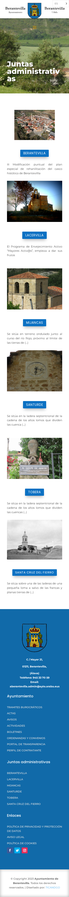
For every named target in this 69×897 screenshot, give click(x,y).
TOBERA (34, 492)
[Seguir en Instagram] (25, 850)
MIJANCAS (34, 322)
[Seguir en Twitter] (17, 850)
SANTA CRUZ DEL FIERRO (34, 572)
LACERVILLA (34, 235)
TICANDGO (53, 887)
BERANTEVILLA (34, 153)
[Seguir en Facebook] (10, 850)
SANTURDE (34, 405)
